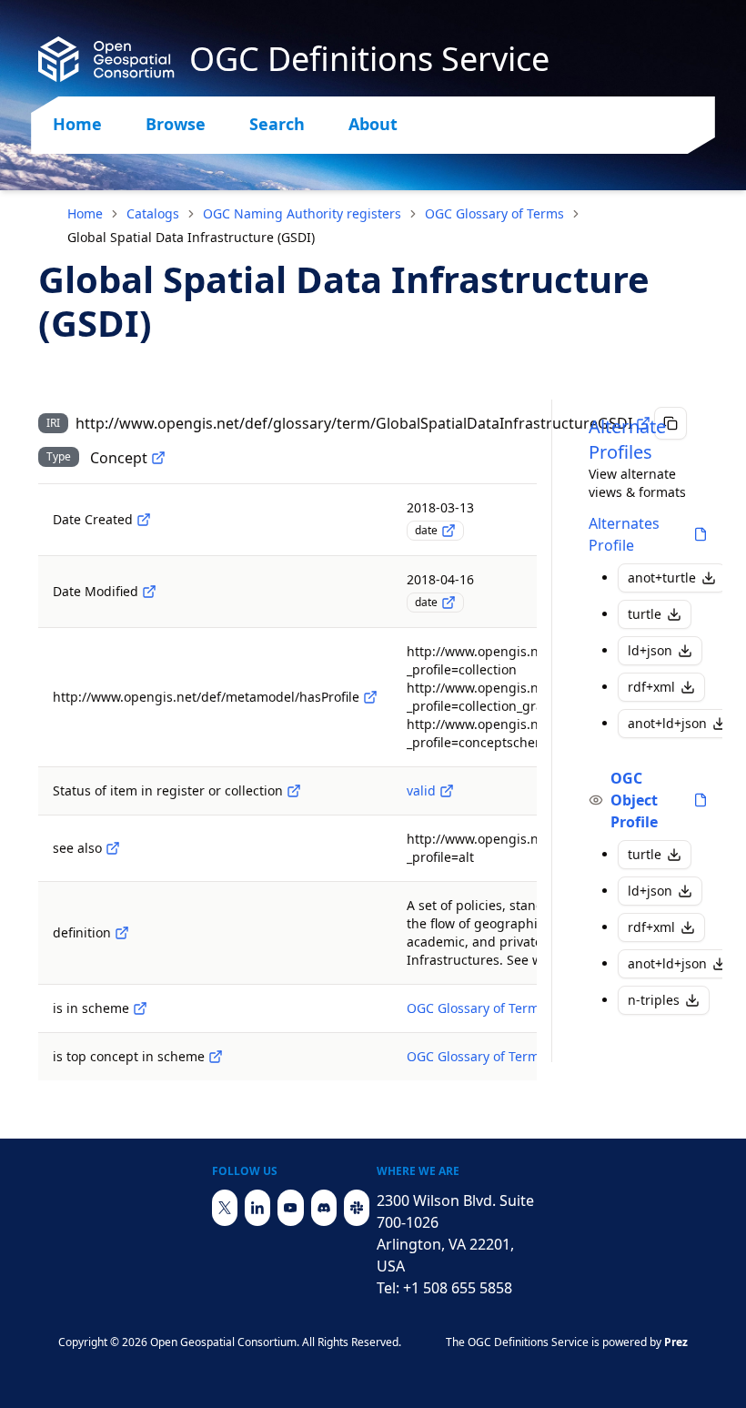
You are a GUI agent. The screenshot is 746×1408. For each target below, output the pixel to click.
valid (421, 790)
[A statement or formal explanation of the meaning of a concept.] (122, 933)
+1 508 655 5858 (457, 1288)
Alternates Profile (624, 534)
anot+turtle (662, 577)
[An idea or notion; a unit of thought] (158, 458)
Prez (676, 1342)
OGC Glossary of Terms (494, 213)
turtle (644, 614)
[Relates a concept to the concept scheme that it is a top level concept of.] (215, 1056)
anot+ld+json (667, 723)
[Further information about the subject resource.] (113, 848)
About (373, 124)
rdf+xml (651, 686)
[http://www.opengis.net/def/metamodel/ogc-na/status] (294, 791)
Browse (176, 124)
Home (77, 124)
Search (277, 124)
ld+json (650, 650)
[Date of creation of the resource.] (143, 519)
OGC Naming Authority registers (302, 213)
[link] (191, 237)
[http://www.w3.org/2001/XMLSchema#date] (448, 530)
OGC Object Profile (634, 800)
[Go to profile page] (700, 534)
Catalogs (152, 213)
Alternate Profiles (627, 439)
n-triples (654, 999)
